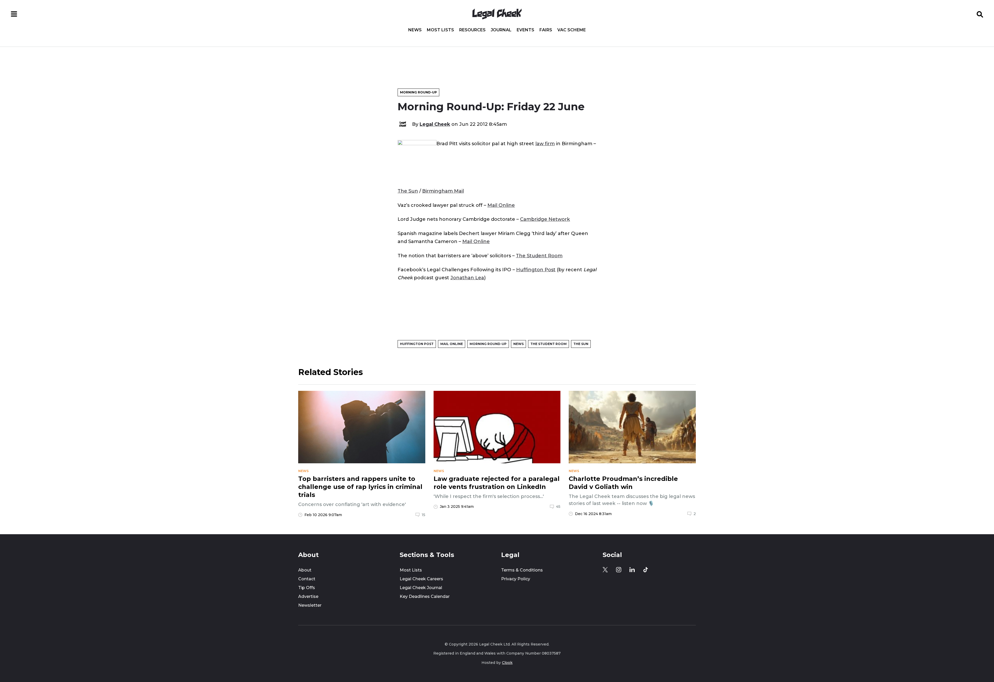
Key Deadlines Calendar (425, 596)
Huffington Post (536, 270)
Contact (306, 578)
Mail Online (501, 205)
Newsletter (309, 605)
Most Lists (440, 30)
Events (525, 30)
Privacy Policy (515, 578)
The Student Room (539, 256)
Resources (472, 30)
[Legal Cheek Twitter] (605, 569)
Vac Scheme (571, 30)
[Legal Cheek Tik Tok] (645, 569)
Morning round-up (418, 92)
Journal (501, 30)
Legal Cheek (435, 124)
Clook (507, 662)
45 (558, 506)
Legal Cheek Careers (421, 578)
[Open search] (980, 14)
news (303, 471)
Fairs (545, 30)
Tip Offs (306, 587)
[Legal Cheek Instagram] (618, 569)
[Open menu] (14, 14)
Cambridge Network (545, 219)
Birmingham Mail (443, 191)
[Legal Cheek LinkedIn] (632, 569)
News (415, 30)
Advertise (308, 596)
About (304, 570)
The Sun (408, 191)
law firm (545, 143)
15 (423, 514)
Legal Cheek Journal (421, 587)
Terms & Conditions (522, 570)
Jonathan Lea (467, 278)
